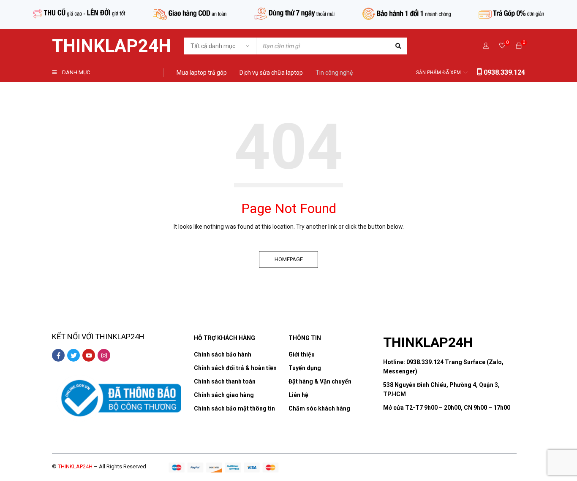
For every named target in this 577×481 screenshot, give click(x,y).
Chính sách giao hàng (224, 395)
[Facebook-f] (58, 355)
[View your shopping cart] (519, 46)
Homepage (289, 259)
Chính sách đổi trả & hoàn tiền (235, 368)
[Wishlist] (502, 46)
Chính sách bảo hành (222, 354)
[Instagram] (104, 355)
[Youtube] (88, 355)
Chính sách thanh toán (225, 381)
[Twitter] (73, 355)
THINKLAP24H (111, 45)
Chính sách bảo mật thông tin (234, 408)
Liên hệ (298, 395)
